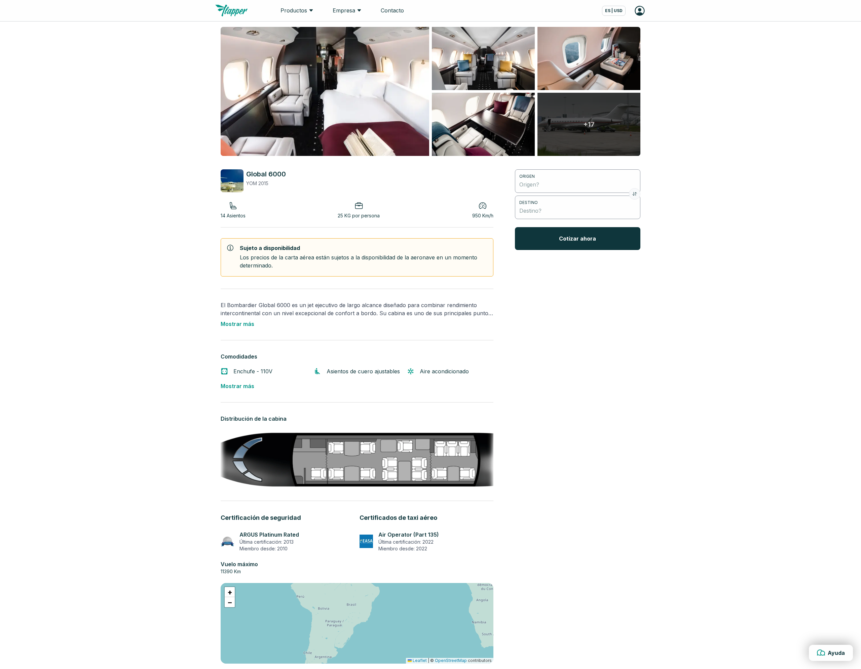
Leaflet (419, 660)
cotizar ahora (577, 238)
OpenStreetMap (451, 660)
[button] (230, 592)
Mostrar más (237, 324)
